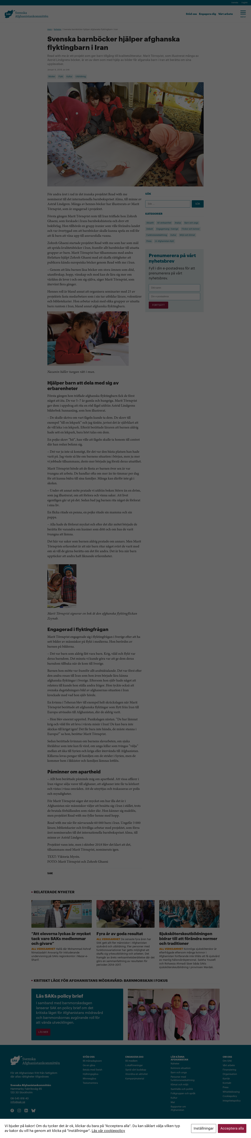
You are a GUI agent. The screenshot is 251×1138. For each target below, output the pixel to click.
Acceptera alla (232, 1128)
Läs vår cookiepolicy (108, 1130)
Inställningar (204, 1128)
